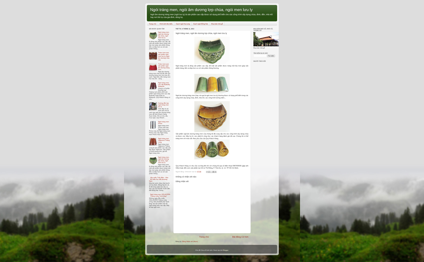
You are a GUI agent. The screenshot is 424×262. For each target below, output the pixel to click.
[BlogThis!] (209, 172)
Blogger (225, 250)
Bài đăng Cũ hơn (240, 237)
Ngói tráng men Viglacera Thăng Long (164, 140)
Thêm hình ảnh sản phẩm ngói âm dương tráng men (163, 66)
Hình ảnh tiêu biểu (166, 24)
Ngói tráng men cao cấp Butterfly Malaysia (164, 84)
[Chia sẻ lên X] (211, 172)
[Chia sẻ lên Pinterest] (215, 172)
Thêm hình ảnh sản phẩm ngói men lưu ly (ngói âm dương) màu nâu (163, 56)
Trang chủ (152, 24)
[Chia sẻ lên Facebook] (213, 172)
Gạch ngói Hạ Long (183, 24)
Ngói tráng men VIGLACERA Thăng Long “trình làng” (160, 195)
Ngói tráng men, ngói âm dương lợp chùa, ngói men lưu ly (201, 9)
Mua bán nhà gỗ (217, 24)
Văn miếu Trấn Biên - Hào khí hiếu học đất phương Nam (158, 179)
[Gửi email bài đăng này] (207, 172)
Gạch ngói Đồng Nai (200, 24)
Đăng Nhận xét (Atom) (190, 241)
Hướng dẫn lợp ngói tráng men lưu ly (163, 104)
